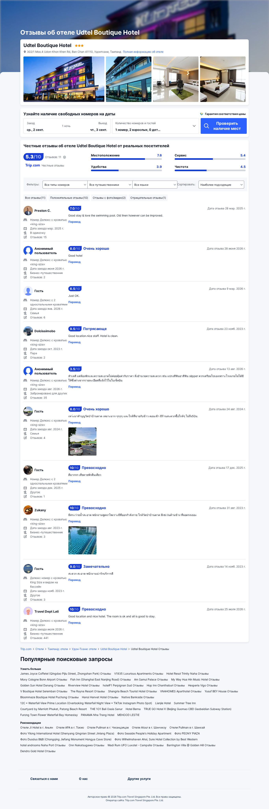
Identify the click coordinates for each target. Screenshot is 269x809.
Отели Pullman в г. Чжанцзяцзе (108, 727)
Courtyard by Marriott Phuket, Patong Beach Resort (53, 709)
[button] (225, 6)
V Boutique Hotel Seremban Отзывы (43, 691)
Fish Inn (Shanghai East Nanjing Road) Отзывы (100, 679)
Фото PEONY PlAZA (187, 733)
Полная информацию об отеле (143, 51)
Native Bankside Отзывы (138, 697)
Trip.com (26, 649)
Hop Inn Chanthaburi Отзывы (166, 685)
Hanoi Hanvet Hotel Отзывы (100, 697)
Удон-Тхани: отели (84, 649)
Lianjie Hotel (163, 703)
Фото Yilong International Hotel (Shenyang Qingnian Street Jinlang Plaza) (67, 733)
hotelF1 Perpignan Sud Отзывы (123, 685)
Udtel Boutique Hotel (113, 649)
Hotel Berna (133, 709)
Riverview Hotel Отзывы (84, 685)
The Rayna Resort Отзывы (87, 691)
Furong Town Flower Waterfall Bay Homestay (49, 715)
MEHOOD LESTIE (128, 715)
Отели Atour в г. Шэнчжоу (149, 727)
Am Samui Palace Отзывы (151, 679)
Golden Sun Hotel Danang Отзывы (42, 685)
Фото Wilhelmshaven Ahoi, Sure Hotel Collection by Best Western (156, 739)
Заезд (31, 123)
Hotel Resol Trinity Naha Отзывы (187, 673)
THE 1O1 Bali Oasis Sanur (106, 709)
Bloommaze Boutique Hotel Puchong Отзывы (49, 697)
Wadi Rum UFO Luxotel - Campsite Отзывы (136, 745)
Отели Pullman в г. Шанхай (187, 727)
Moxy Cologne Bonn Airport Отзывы (43, 679)
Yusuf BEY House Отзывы (221, 691)
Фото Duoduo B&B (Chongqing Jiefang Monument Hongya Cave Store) (65, 739)
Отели (39, 649)
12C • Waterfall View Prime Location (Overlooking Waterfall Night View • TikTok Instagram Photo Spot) (86, 703)
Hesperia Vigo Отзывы (203, 685)
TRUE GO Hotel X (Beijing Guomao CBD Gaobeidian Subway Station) (187, 709)
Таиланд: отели (58, 649)
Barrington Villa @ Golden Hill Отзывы (191, 745)
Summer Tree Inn (185, 703)
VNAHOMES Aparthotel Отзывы (180, 691)
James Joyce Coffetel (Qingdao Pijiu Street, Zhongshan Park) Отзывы (65, 673)
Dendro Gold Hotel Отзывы (38, 751)
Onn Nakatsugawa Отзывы (86, 745)
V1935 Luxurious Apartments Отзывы (138, 673)
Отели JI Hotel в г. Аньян (36, 727)
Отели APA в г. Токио (70, 727)
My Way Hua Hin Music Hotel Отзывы (195, 679)
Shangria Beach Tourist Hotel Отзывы (132, 691)
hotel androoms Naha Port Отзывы (43, 745)
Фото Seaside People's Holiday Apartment (144, 733)
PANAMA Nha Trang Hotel (97, 715)
